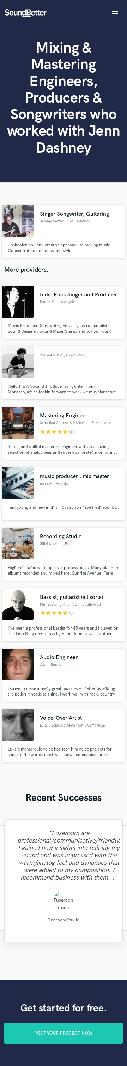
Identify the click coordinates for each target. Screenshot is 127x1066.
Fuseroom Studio (63, 920)
